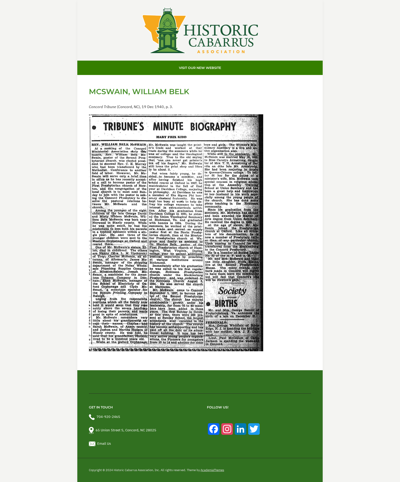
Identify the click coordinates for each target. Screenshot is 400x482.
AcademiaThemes (212, 470)
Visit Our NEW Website (200, 68)
